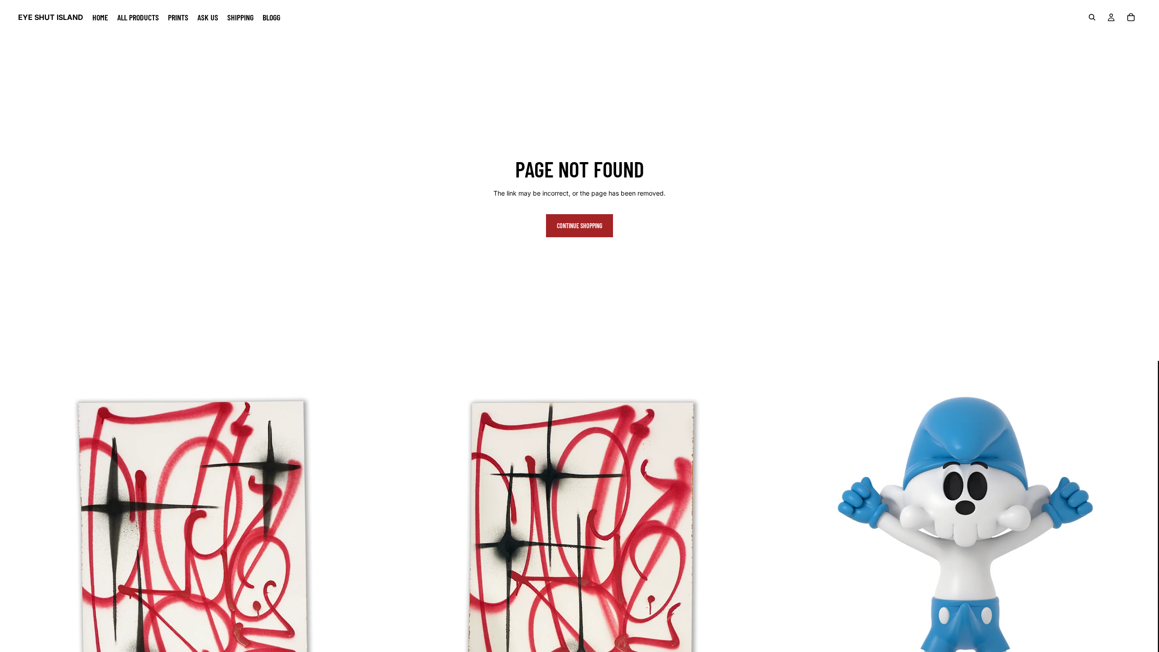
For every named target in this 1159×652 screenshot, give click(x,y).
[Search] (1092, 17)
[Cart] (1131, 17)
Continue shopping (579, 226)
